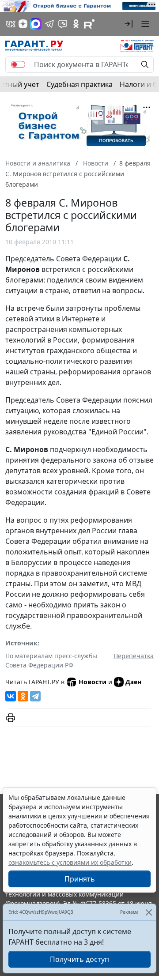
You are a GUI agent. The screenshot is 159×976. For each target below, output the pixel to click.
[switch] (18, 64)
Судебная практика (79, 84)
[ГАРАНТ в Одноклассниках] (76, 24)
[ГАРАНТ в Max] (36, 24)
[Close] (148, 912)
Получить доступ (79, 959)
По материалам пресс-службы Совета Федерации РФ (51, 660)
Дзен (133, 682)
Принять (79, 879)
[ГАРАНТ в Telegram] (49, 24)
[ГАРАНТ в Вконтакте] (10, 24)
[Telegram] (35, 696)
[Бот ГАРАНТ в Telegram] (62, 24)
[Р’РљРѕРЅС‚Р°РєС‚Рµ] (10, 696)
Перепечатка (134, 656)
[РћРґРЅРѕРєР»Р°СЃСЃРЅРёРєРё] (23, 696)
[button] (128, 23)
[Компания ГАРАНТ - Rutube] (89, 24)
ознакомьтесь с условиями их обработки (70, 862)
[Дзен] (23, 23)
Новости (92, 682)
